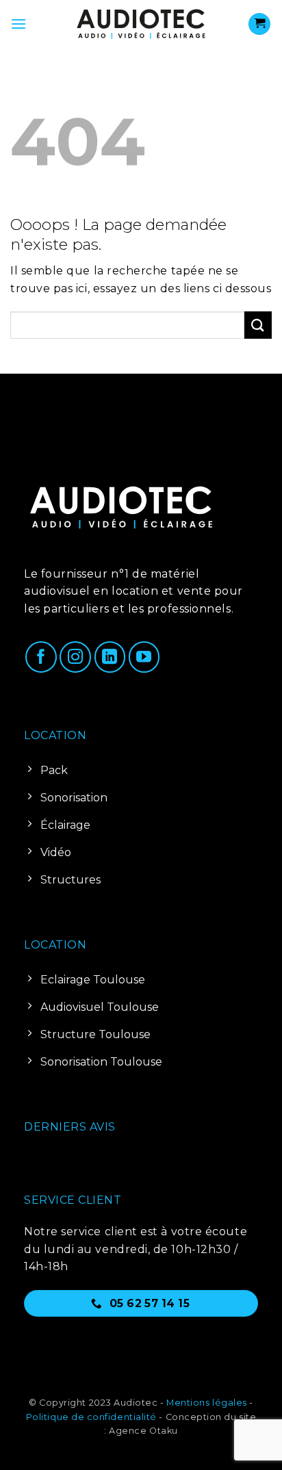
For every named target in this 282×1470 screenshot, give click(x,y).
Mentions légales (206, 1402)
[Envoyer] (258, 324)
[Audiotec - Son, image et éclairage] (141, 23)
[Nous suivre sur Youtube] (144, 657)
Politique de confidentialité (91, 1417)
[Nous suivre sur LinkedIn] (110, 657)
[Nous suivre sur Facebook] (41, 657)
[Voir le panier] (259, 24)
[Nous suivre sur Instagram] (75, 657)
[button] (18, 23)
